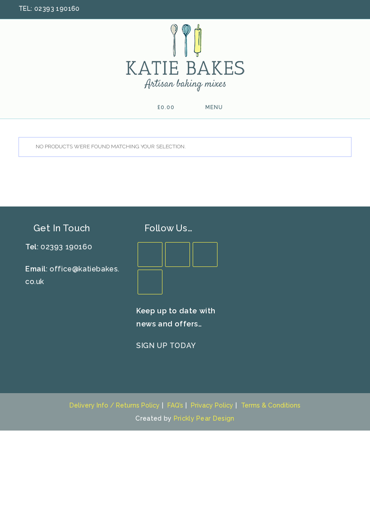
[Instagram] (205, 254)
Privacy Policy (212, 405)
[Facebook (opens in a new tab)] (313, 9)
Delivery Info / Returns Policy (114, 405)
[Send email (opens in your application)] (347, 9)
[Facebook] (177, 254)
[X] (150, 254)
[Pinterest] (150, 282)
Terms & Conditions (271, 405)
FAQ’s (175, 405)
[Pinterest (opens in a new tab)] (325, 9)
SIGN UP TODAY (166, 345)
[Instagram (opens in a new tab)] (336, 9)
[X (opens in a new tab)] (301, 9)
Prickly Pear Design (204, 418)
